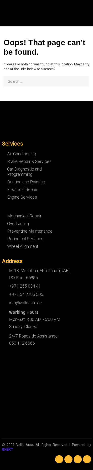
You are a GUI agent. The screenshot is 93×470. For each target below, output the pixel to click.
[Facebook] (59, 459)
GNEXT (7, 449)
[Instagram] (78, 459)
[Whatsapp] (87, 459)
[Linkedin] (68, 459)
